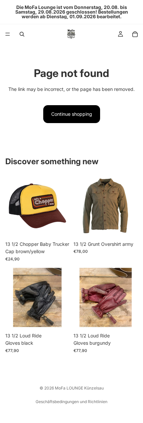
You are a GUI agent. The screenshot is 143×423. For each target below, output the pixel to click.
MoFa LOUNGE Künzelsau (79, 388)
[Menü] (7, 34)
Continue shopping (71, 114)
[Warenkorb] (135, 34)
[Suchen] (22, 34)
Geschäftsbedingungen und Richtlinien (71, 401)
